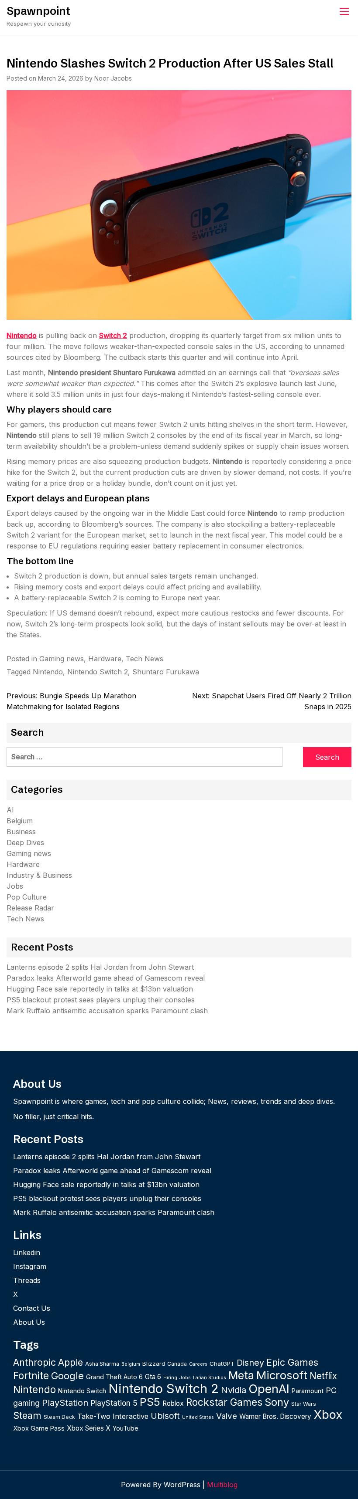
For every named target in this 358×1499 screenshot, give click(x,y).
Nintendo (22, 335)
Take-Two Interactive (112, 1416)
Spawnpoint (38, 10)
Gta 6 (153, 1377)
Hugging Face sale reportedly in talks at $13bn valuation (100, 989)
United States (198, 1417)
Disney (250, 1362)
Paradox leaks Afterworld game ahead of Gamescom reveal (106, 978)
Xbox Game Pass (39, 1428)
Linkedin (26, 1252)
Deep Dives (25, 842)
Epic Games (292, 1362)
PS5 (150, 1401)
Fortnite (31, 1375)
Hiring (170, 1378)
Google (67, 1375)
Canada (177, 1363)
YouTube (125, 1428)
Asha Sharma (102, 1363)
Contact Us (31, 1308)
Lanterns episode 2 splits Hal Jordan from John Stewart (100, 967)
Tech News (144, 658)
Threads (27, 1280)
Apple (70, 1362)
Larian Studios (209, 1378)
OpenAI (268, 1389)
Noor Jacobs (113, 78)
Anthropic (34, 1362)
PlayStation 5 (114, 1403)
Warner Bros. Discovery (275, 1416)
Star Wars (303, 1404)
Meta (241, 1375)
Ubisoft (165, 1416)
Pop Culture (27, 897)
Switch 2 (113, 335)
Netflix (323, 1375)
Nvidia (233, 1389)
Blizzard (153, 1363)
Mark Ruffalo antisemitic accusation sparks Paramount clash (107, 1010)
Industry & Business (39, 875)
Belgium (20, 820)
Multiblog (222, 1484)
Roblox (173, 1403)
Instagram (29, 1266)
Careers (198, 1364)
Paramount (308, 1390)
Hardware (104, 658)
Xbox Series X (88, 1428)
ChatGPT (222, 1363)
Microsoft (281, 1375)
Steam (27, 1415)
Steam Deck (59, 1417)
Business (21, 831)
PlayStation (65, 1402)
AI (10, 809)
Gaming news (61, 658)
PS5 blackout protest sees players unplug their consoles (101, 999)
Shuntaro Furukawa (165, 671)
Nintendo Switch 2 (97, 671)
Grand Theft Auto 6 (114, 1377)
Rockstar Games (224, 1402)
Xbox (327, 1415)
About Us (29, 1322)
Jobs (15, 886)
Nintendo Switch (82, 1390)
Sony (277, 1402)
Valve (226, 1416)
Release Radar (30, 907)
